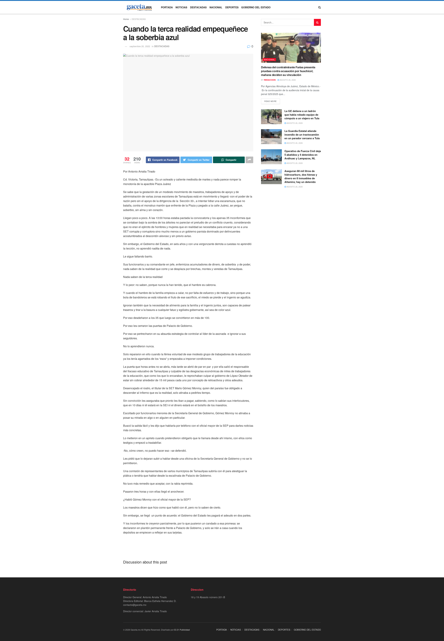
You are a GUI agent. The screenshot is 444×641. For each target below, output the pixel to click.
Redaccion (270, 80)
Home (126, 19)
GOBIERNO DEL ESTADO (256, 7)
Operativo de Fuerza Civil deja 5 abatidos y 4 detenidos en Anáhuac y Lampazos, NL (302, 154)
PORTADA (167, 7)
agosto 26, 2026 (287, 79)
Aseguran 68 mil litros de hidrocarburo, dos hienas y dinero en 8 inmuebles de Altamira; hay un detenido (300, 176)
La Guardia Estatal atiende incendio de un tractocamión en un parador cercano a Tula (302, 134)
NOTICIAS (181, 7)
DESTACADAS (198, 7)
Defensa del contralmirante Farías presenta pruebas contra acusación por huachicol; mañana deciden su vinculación (288, 71)
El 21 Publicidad (182, 629)
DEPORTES (231, 7)
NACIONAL (216, 7)
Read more (270, 101)
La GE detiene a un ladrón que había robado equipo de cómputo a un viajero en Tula (301, 114)
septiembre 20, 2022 (140, 46)
